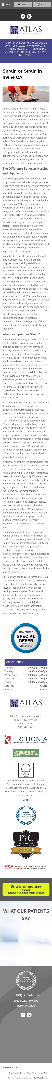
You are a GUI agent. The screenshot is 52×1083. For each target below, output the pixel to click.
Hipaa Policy (31, 1073)
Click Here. (26, 800)
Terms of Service (14, 1078)
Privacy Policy (43, 1073)
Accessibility (26, 1078)
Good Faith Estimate (41, 1078)
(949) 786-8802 (26, 727)
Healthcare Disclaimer (17, 1073)
